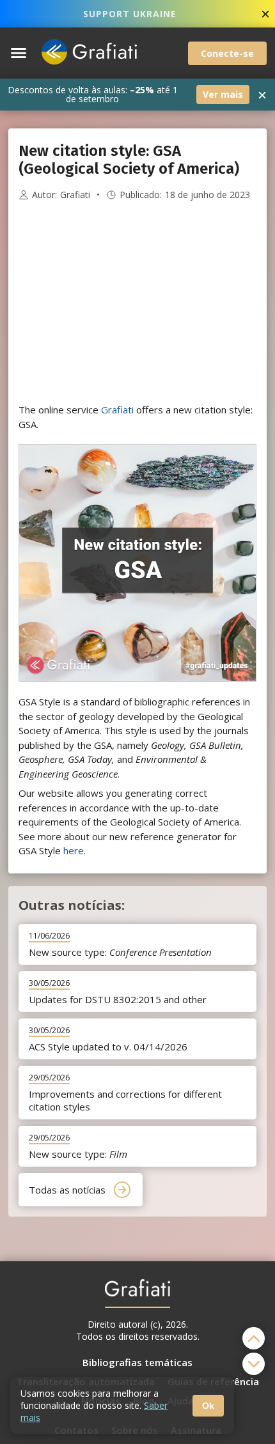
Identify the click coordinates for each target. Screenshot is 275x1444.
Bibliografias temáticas (137, 1362)
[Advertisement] (137, 302)
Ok (208, 1406)
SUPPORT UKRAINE (130, 14)
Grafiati (75, 194)
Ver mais (223, 94)
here (73, 850)
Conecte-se (227, 53)
